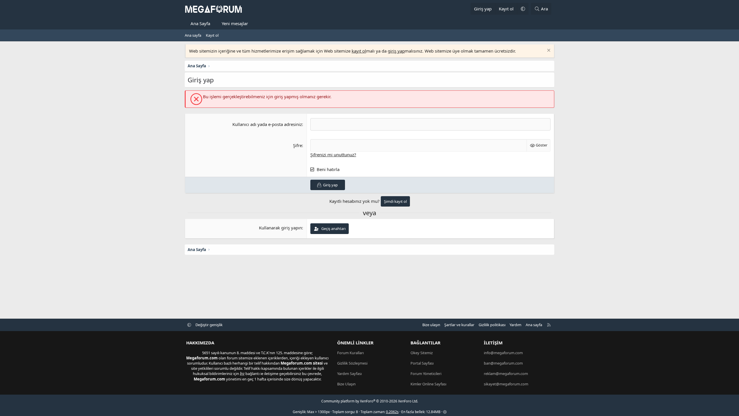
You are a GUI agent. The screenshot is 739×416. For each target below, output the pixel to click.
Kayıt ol (212, 35)
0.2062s (392, 411)
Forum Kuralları (350, 352)
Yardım (515, 324)
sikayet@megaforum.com (506, 384)
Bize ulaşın (431, 324)
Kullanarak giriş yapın (280, 228)
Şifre (297, 145)
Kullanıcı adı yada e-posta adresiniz (267, 124)
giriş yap (396, 51)
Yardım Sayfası (349, 373)
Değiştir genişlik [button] (209, 324)
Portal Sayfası (422, 363)
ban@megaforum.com (503, 363)
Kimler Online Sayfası (428, 384)
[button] (523, 9)
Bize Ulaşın (346, 384)
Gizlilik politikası (492, 324)
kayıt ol (359, 51)
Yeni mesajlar (235, 23)
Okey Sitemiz (421, 352)
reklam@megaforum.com (506, 373)
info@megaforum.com (503, 352)
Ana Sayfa (200, 23)
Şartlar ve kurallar (459, 324)
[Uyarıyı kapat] (548, 51)
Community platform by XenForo (369, 401)
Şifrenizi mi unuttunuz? (333, 154)
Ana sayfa (193, 35)
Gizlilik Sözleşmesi (352, 363)
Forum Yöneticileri (425, 373)
